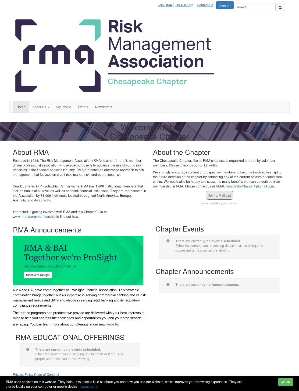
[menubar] (186, 4)
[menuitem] (166, 4)
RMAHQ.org (184, 5)
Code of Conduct (46, 374)
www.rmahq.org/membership (34, 216)
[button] (41, 107)
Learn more (89, 386)
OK (287, 382)
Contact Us (205, 5)
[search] (280, 7)
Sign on (225, 5)
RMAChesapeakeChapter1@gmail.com (245, 186)
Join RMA (165, 5)
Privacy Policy (23, 374)
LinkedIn (210, 165)
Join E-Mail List (219, 195)
